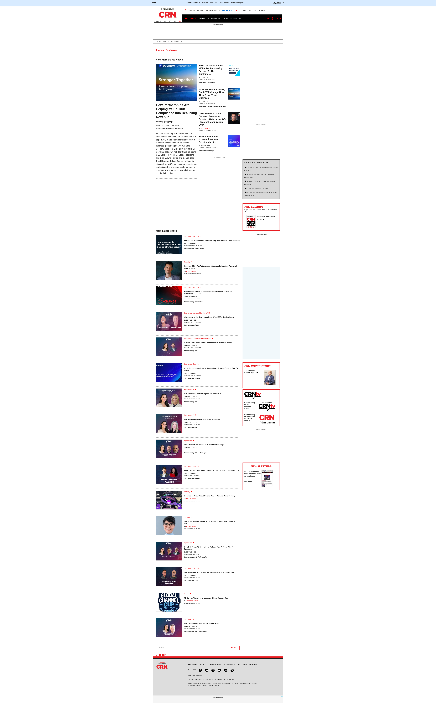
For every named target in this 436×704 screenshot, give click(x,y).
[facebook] (200, 669)
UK (174, 21)
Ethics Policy (229, 665)
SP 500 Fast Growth (230, 18)
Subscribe (248, 481)
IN (160, 21)
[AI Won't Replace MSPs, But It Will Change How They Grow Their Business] (234, 98)
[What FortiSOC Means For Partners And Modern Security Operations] (169, 475)
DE (169, 21)
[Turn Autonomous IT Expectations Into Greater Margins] (234, 143)
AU (165, 21)
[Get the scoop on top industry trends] (267, 407)
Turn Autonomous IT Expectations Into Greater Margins (210, 139)
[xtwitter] (212, 669)
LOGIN (278, 18)
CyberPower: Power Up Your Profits (257, 188)
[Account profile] (272, 18)
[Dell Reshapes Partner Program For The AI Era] (169, 398)
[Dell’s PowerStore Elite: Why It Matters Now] (169, 628)
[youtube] (219, 669)
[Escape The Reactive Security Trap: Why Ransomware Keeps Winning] (169, 245)
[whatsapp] (231, 669)
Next (233, 648)
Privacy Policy (209, 679)
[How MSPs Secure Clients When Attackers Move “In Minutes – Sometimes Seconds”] (169, 296)
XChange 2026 (216, 18)
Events (186, 594)
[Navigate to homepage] (167, 18)
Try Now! (277, 3)
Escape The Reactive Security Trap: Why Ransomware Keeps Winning (212, 240)
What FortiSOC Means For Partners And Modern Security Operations (211, 470)
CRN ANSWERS (227, 10)
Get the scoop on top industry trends (249, 405)
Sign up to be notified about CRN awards (260, 210)
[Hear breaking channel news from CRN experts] (267, 419)
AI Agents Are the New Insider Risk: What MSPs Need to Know (209, 317)
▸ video (164, 42)
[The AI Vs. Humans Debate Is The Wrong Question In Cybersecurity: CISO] (169, 526)
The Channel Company (247, 665)
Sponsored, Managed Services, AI (196, 313)
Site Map (232, 679)
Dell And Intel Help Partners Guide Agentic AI (202, 419)
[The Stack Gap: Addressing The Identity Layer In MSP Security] (169, 577)
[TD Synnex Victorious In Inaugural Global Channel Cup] (169, 603)
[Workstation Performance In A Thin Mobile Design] (169, 449)
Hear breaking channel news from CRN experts (249, 417)
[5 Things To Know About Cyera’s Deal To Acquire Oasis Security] (169, 501)
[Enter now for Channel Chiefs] (252, 228)
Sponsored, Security (191, 236)
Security (187, 262)
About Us (204, 665)
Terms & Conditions (195, 679)
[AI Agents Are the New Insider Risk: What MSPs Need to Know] (169, 322)
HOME (159, 42)
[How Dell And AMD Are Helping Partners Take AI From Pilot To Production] (169, 552)
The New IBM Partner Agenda (250, 371)
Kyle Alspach (206, 128)
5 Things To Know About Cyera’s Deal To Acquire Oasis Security (209, 496)
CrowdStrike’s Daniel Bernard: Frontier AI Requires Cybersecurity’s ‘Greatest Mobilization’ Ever (212, 119)
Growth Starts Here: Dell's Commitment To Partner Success (208, 343)
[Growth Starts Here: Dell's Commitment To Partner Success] (169, 347)
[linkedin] (206, 669)
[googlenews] (225, 669)
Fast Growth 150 (203, 18)
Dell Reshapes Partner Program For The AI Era (202, 394)
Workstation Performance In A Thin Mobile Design (204, 445)
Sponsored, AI (189, 389)
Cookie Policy (221, 679)
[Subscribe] (267, 486)
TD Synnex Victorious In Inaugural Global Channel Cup (206, 598)
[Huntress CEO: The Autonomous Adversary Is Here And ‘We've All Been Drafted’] (169, 271)
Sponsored (188, 441)
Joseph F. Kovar (192, 601)
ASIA (156, 21)
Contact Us (215, 665)
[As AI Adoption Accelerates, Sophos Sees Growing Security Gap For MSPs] (169, 373)
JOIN (267, 18)
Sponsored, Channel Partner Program (197, 338)
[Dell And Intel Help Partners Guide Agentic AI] (169, 424)
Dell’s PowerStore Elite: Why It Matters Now (201, 623)
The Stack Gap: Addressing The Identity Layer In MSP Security (209, 572)
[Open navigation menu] (184, 10)
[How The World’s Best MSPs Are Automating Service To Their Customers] (234, 74)
